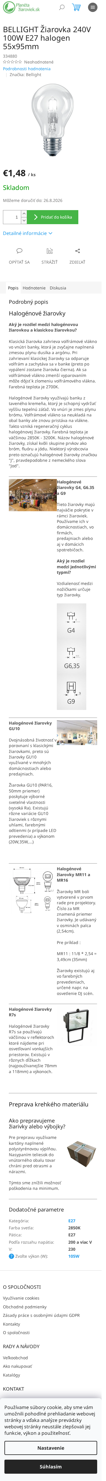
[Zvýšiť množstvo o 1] (24, 213)
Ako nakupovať (17, 1366)
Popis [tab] (13, 288)
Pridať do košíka (56, 217)
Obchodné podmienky (25, 1307)
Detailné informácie (25, 233)
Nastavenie (50, 1448)
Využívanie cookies (21, 1298)
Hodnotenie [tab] (34, 288)
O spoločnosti (16, 1332)
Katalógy (11, 1375)
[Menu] (93, 7)
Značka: (25, 74)
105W (74, 1256)
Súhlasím (51, 1466)
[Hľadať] (62, 7)
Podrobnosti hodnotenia (27, 68)
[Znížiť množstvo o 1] (24, 220)
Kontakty (11, 1324)
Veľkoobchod (15, 1357)
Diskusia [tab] (58, 288)
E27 (71, 1220)
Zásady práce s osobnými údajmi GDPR (41, 1315)
